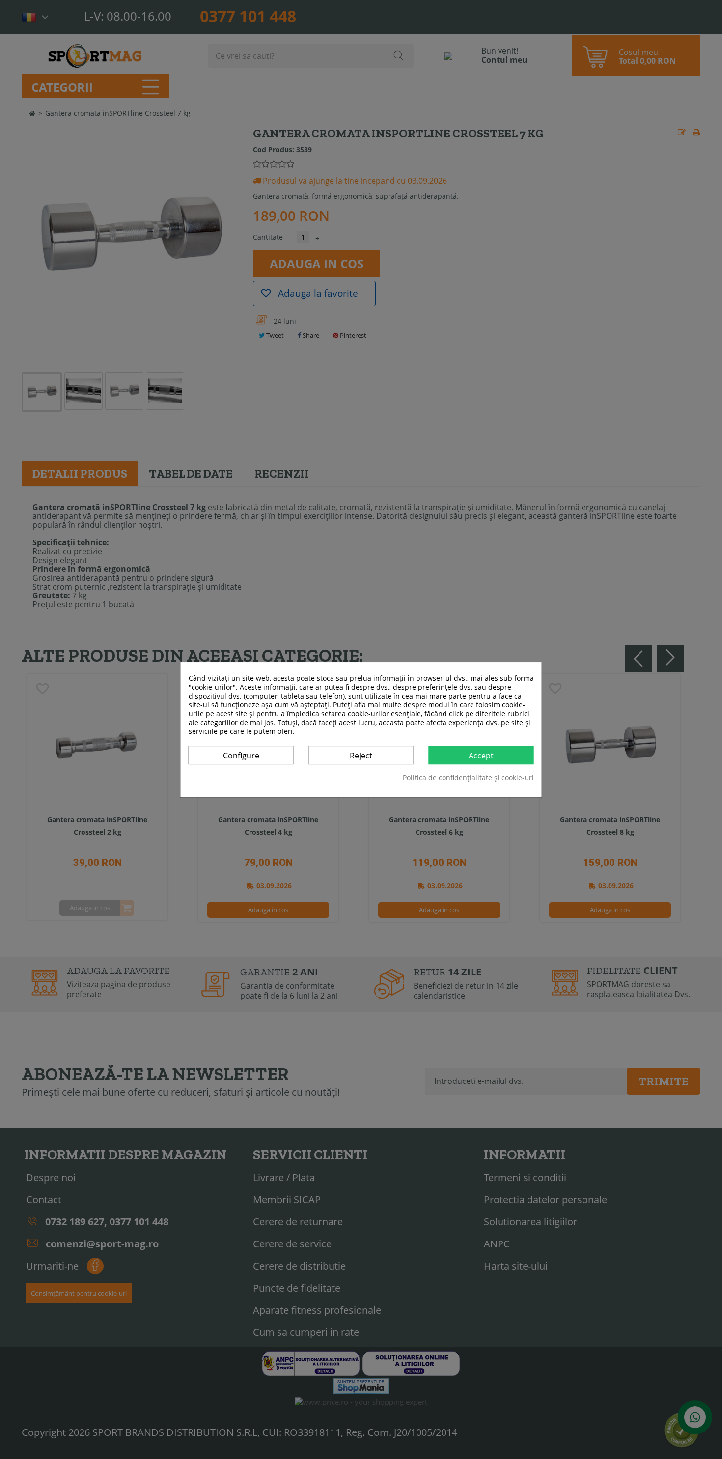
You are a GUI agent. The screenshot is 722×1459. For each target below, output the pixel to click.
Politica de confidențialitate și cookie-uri (468, 777)
